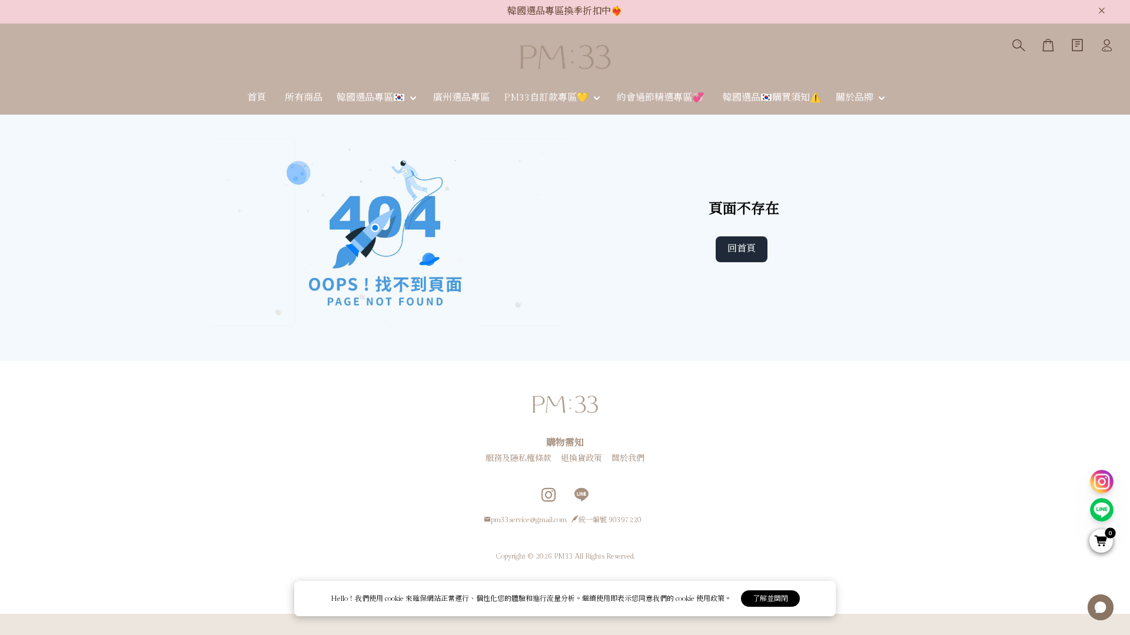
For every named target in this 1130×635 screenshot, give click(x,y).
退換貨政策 (581, 458)
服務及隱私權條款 (518, 458)
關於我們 (627, 458)
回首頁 (741, 249)
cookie (395, 598)
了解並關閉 (770, 598)
